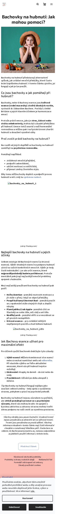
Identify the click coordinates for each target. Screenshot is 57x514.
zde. (33, 491)
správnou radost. (33, 177)
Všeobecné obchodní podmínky (27, 457)
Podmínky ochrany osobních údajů (19, 459)
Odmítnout (14, 507)
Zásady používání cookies (29, 465)
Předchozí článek (28, 446)
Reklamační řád (45, 459)
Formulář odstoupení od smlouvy (28, 462)
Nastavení (27, 498)
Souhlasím (40, 507)
